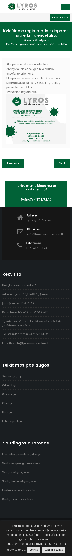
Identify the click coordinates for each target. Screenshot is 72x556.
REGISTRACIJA (60, 17)
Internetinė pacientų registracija (21, 454)
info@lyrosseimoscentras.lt (31, 343)
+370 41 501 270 (18, 334)
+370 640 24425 (39, 334)
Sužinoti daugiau (54, 549)
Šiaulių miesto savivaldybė (18, 499)
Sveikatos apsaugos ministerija (21, 463)
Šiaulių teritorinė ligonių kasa (19, 481)
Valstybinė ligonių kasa (16, 472)
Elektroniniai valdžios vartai (18, 490)
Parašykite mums (36, 200)
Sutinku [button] (34, 549)
